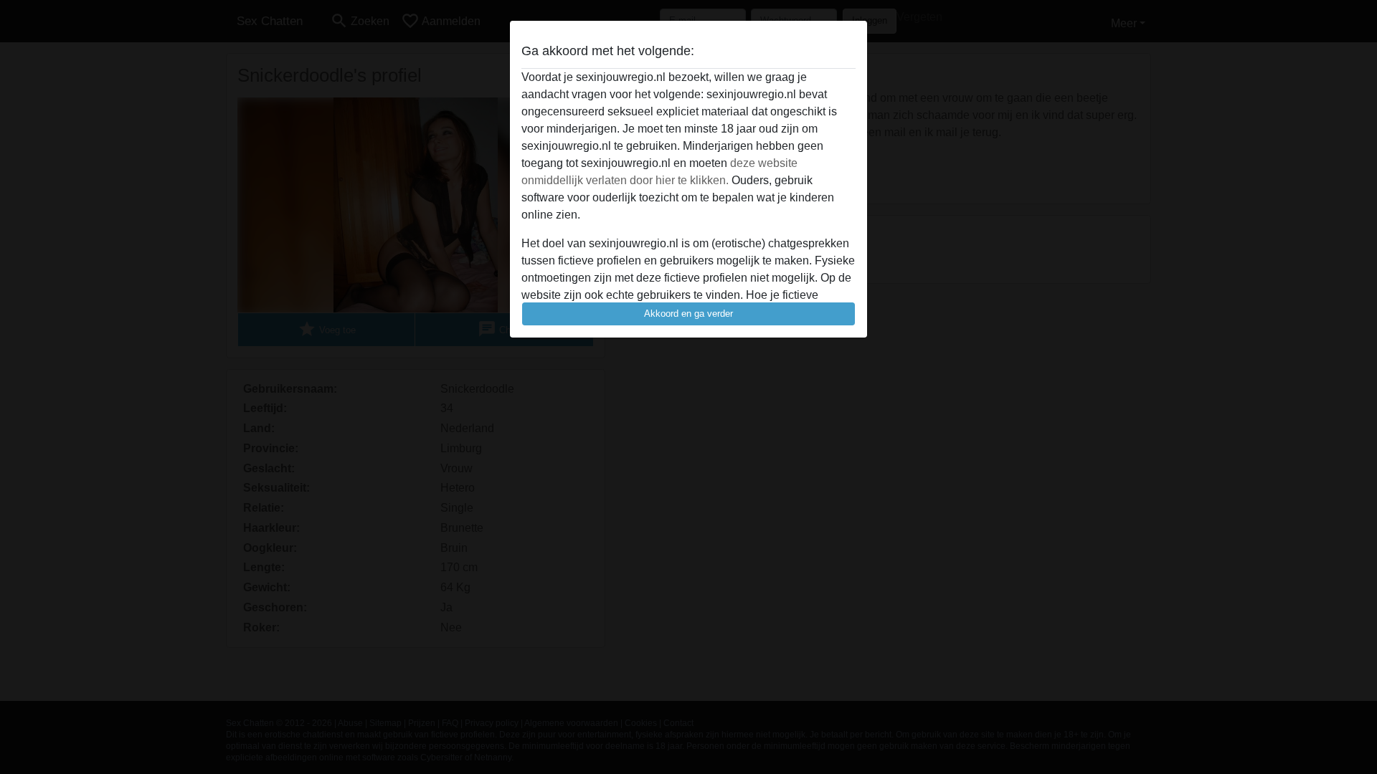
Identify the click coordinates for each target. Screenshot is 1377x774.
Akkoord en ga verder (688, 313)
